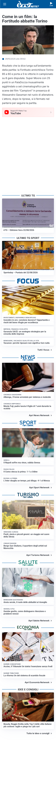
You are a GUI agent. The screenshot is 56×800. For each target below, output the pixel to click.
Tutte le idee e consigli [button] (37, 733)
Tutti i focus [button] (43, 349)
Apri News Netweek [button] (39, 415)
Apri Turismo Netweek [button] (37, 555)
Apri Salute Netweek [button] (38, 620)
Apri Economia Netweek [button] (37, 682)
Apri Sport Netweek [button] (39, 487)
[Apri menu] (5, 4)
